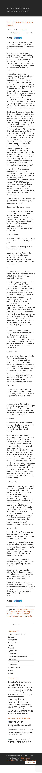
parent (9, 616)
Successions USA (14, 667)
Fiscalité (13, 33)
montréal (10, 706)
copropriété (12, 640)
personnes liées (19, 616)
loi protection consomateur (18, 703)
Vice (19, 713)
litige (19, 702)
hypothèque (15, 692)
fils (7, 611)
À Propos (18, 8)
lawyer (11, 699)
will (22, 713)
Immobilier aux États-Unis (17, 656)
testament (27, 710)
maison (30, 704)
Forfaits (11, 11)
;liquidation (12, 682)
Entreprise (12, 642)
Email (34, 14)
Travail (10, 670)
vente (29, 616)
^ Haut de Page (30, 762)
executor (11, 690)
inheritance (19, 697)
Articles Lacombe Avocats (17, 634)
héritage (22, 692)
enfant (19, 609)
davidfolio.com (29, 760)
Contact (25, 11)
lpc (27, 704)
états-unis (25, 713)
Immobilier (12, 653)
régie (23, 708)
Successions (12, 665)
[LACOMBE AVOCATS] (21, 3)
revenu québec (18, 708)
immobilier (22, 694)
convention (23, 685)
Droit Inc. (18, 722)
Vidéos (10, 673)
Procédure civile (14, 662)
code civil (10, 685)
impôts (9, 614)
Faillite (10, 645)
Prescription (22, 706)
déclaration (25, 687)
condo (16, 684)
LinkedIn (30, 14)
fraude (10, 692)
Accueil (10, 8)
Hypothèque (12, 651)
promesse (29, 706)
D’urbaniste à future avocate (18, 725)
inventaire (27, 697)
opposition (16, 706)
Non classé (17, 33)
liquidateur (20, 699)
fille (32, 609)
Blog (18, 11)
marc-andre (24, 29)
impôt (29, 611)
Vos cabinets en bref (15, 730)
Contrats (11, 637)
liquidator (12, 702)
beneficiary (29, 682)
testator (11, 713)
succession (15, 710)
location (23, 702)
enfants (26, 609)
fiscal (21, 690)
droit (19, 687)
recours (10, 708)
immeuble (22, 611)
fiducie (17, 690)
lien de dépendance (21, 614)
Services (26, 8)
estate (31, 687)
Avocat (20, 681)
